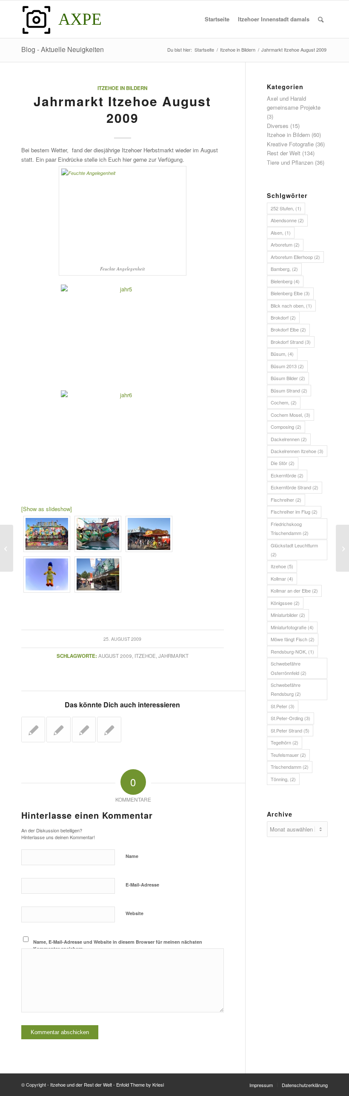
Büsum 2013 (287, 366)
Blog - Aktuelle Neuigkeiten (62, 49)
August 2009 (115, 655)
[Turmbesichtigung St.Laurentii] (84, 729)
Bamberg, (284, 268)
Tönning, (283, 779)
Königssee (285, 602)
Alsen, (281, 232)
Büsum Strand (289, 390)
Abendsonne (287, 220)
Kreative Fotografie (290, 144)
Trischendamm (290, 766)
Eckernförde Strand (294, 487)
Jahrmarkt (173, 655)
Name (132, 856)
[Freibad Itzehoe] (109, 729)
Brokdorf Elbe (288, 329)
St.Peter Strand (290, 730)
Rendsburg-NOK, (292, 651)
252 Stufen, (286, 208)
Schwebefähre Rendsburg (286, 689)
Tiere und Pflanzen (290, 162)
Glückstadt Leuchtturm (294, 550)
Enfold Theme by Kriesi (140, 1084)
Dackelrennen (289, 439)
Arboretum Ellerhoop (295, 256)
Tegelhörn (284, 742)
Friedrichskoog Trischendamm (290, 528)
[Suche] (321, 19)
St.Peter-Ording (290, 718)
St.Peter (283, 706)
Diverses (278, 126)
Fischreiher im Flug (294, 511)
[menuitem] (217, 19)
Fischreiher (286, 499)
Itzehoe (145, 655)
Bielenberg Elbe (290, 293)
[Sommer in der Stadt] (6, 548)
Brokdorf (283, 317)
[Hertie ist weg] (58, 729)
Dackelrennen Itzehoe (297, 451)
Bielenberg (285, 281)
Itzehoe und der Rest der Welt (81, 1084)
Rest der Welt (283, 153)
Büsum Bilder (288, 378)
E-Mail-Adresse (142, 884)
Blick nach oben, (291, 305)
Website (134, 913)
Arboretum (285, 244)
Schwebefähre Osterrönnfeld (288, 668)
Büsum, (282, 353)
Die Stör (283, 462)
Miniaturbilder (288, 614)
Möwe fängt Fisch (293, 639)
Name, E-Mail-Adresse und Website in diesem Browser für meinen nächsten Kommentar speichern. (117, 945)
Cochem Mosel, (290, 414)
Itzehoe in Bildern (122, 88)
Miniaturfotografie (292, 627)
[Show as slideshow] (46, 509)
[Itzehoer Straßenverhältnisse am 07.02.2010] (33, 729)
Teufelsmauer (288, 754)
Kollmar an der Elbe (294, 590)
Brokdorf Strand (291, 341)
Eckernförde (287, 475)
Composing (286, 426)
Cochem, (284, 402)
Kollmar (282, 578)
